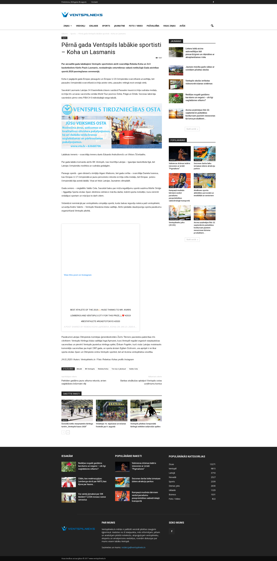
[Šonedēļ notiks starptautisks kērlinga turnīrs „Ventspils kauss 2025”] (77, 410)
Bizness (172, 494)
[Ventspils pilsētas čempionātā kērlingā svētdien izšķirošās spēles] (146, 410)
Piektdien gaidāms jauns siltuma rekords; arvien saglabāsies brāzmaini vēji (83, 382)
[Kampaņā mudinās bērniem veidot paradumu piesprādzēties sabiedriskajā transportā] (180, 180)
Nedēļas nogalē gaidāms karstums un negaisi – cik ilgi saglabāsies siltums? (199, 97)
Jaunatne (119, 25)
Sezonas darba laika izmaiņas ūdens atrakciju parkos (204, 166)
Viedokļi (80, 25)
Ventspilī (198, 160)
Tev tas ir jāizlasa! (119, 369)
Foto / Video (136, 25)
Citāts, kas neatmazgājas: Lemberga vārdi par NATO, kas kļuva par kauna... (92, 481)
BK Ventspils (90, 369)
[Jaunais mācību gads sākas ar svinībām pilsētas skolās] (176, 70)
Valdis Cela (133, 369)
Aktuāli (79, 369)
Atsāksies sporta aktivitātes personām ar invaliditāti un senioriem (204, 193)
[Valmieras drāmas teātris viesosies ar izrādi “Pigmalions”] (180, 153)
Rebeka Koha (91, 327)
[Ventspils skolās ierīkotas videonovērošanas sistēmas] (176, 84)
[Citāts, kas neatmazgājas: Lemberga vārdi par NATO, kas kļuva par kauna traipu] (68, 482)
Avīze (182, 25)
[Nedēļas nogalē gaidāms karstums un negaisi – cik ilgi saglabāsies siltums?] (176, 98)
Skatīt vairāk (191, 129)
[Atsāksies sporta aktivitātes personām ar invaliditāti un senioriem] (205, 180)
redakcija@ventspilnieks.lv (133, 547)
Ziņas (66, 25)
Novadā (172, 477)
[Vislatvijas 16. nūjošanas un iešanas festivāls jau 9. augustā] (111, 410)
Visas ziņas (169, 25)
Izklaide (93, 25)
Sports (106, 25)
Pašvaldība (153, 25)
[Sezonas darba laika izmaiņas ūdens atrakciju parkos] (205, 153)
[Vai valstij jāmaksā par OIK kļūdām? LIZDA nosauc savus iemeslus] (68, 498)
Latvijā (172, 187)
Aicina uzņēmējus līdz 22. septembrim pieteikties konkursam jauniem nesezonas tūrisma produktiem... (204, 227)
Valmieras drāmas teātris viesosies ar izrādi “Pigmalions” (179, 166)
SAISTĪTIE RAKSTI (71, 394)
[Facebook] (213, 2)
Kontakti (94, 2)
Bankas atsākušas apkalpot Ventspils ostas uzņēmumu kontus (141, 382)
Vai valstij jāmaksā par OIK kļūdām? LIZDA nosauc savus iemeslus (92, 497)
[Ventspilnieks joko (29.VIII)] (180, 212)
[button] (212, 25)
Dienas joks (174, 219)
